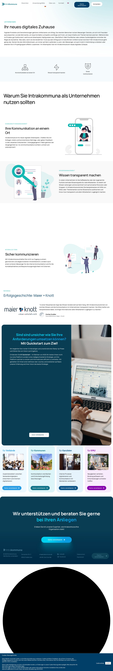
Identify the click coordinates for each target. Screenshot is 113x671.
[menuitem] (68, 3)
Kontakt (61, 3)
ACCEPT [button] (108, 663)
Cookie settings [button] (100, 663)
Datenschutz (81, 554)
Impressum (80, 557)
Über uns (52, 3)
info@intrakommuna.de (45, 554)
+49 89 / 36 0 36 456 (45, 557)
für (9, 450)
